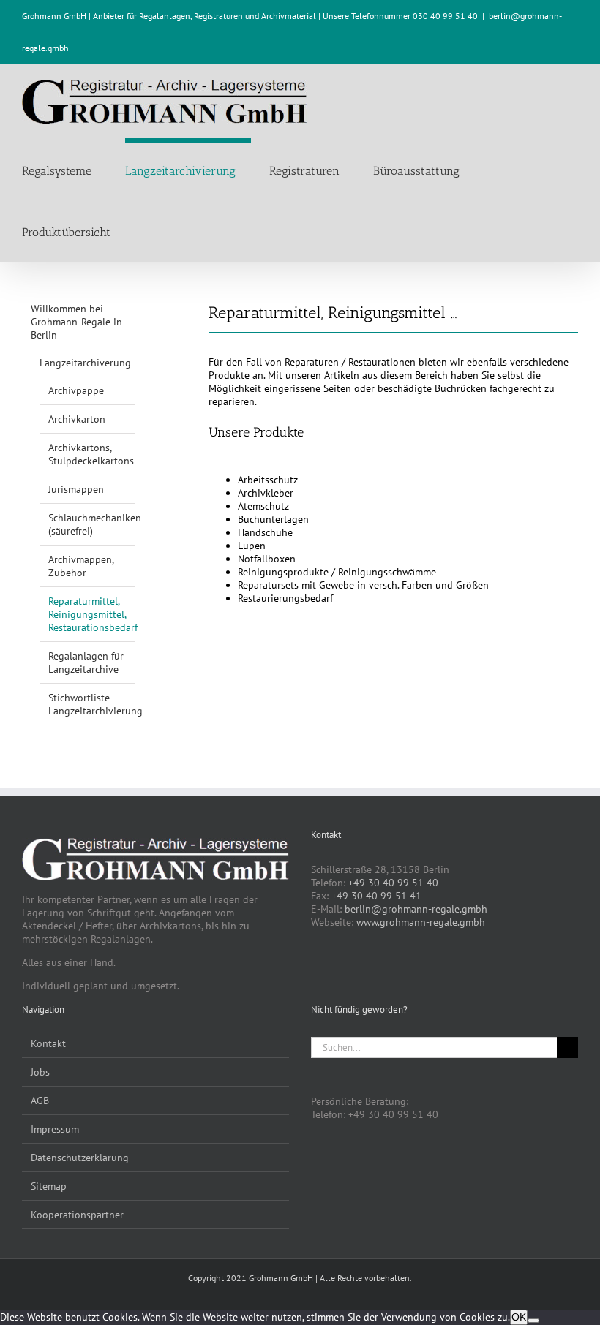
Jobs (40, 1072)
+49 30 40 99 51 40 (393, 882)
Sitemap (49, 1186)
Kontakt (48, 1043)
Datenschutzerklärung (80, 1157)
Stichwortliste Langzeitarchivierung (95, 704)
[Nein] (533, 1320)
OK (518, 1317)
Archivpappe (76, 390)
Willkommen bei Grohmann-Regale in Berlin (76, 321)
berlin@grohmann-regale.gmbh (416, 909)
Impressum (55, 1129)
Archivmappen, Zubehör (80, 566)
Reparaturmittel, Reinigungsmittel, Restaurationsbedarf (93, 614)
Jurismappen (76, 489)
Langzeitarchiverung (85, 362)
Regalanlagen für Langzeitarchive (86, 662)
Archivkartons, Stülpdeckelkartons (91, 454)
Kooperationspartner (77, 1214)
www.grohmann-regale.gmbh (420, 922)
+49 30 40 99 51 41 (376, 895)
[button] (148, 230)
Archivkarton (76, 419)
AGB (40, 1100)
